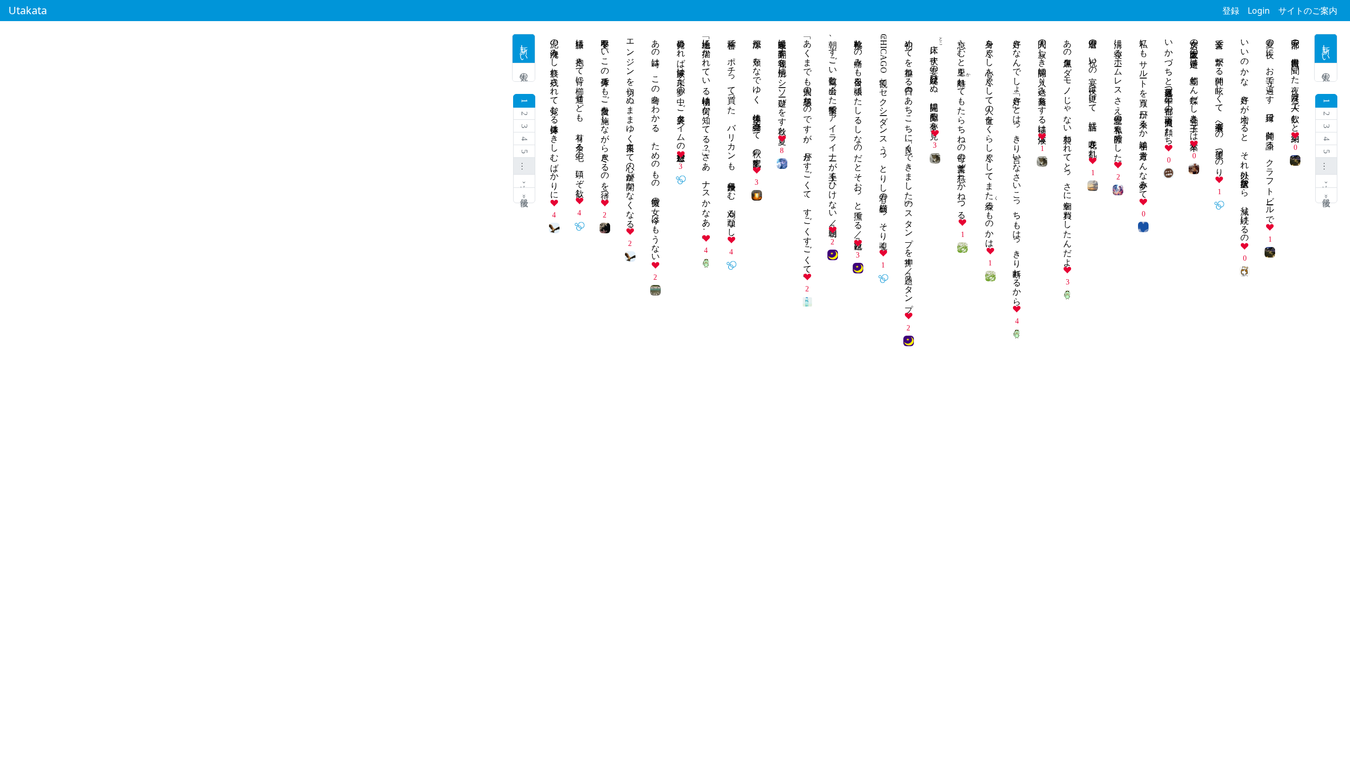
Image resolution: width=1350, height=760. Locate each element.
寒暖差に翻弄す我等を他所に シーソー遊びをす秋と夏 (782, 82)
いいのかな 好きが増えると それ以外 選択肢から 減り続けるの (1244, 136)
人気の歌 (1326, 72)
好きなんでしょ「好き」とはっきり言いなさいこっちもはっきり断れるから (1016, 167)
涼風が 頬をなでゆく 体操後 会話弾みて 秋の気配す (757, 98)
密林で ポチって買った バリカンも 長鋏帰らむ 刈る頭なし (731, 133)
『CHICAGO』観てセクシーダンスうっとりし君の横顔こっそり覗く (883, 139)
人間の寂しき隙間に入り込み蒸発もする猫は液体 (1042, 81)
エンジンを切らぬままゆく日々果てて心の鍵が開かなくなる (630, 129)
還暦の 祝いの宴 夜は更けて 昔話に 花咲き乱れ (1092, 93)
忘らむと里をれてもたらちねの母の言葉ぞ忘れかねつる (961, 124)
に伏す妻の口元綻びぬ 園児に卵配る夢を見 (934, 80)
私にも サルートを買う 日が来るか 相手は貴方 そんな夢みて (1143, 114)
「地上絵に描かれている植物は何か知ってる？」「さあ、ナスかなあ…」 (706, 132)
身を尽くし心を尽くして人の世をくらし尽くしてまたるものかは (989, 138)
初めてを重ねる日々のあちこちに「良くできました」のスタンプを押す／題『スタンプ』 (908, 171)
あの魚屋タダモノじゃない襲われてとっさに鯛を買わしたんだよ (1067, 148)
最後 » (1326, 195)
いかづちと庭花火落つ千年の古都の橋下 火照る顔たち (1168, 87)
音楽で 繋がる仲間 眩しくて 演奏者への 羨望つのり (1219, 103)
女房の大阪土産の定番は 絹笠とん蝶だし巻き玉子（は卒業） (1194, 85)
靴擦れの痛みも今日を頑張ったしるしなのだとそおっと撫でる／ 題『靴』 (858, 134)
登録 (1230, 10)
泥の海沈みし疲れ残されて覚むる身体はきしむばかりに (554, 114)
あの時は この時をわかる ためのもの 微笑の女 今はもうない (655, 146)
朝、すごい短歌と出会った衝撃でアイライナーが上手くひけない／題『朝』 (832, 128)
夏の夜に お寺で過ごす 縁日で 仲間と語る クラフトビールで (1270, 127)
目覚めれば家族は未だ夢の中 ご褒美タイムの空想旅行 (681, 90)
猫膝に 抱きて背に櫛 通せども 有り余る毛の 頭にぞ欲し (579, 113)
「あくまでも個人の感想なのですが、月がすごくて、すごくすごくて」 (807, 151)
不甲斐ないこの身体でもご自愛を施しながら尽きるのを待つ (605, 114)
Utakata (27, 10)
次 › (1326, 181)
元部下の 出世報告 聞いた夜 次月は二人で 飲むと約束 (1295, 81)
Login (1259, 10)
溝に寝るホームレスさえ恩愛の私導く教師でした (1118, 95)
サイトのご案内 (1307, 10)
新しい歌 (1326, 48)
